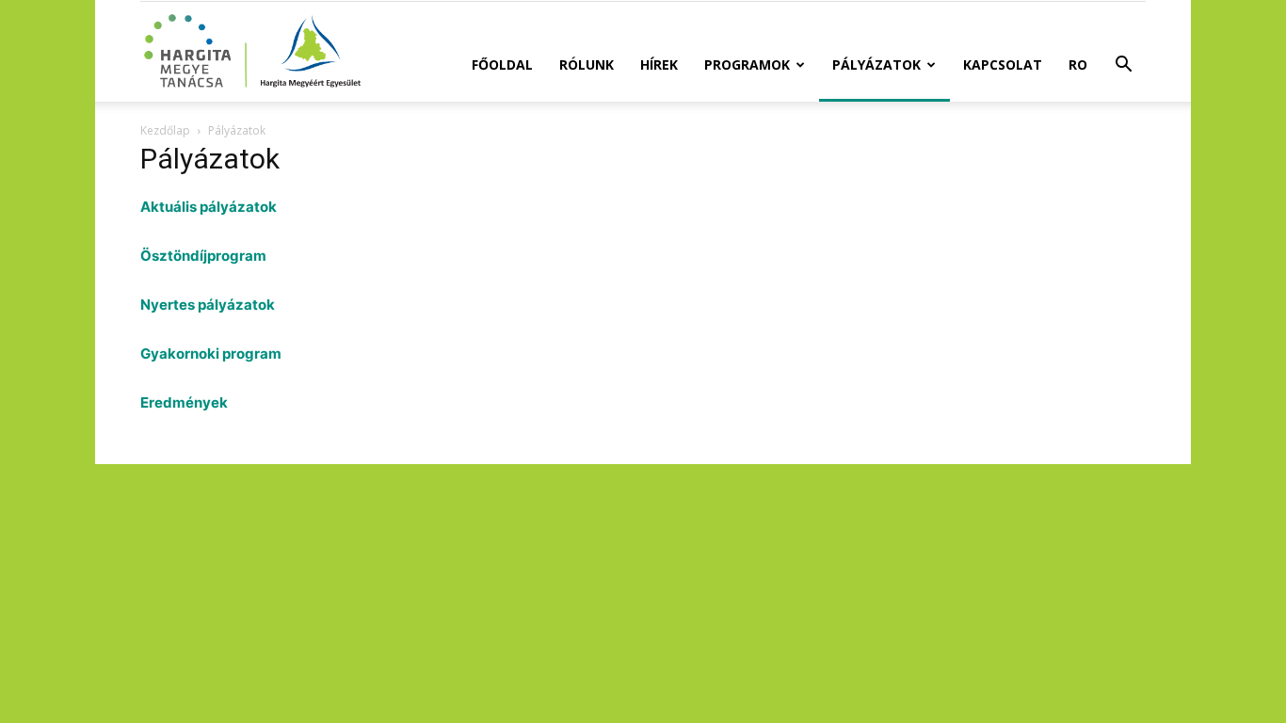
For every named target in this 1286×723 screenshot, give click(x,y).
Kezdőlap (165, 130)
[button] (1123, 66)
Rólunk (586, 64)
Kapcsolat (1002, 64)
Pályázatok (876, 64)
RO (1078, 64)
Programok (747, 64)
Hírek (659, 64)
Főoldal (502, 64)
